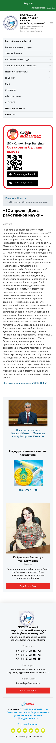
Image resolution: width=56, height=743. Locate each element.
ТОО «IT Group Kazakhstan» (34, 709)
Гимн (35, 489)
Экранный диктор (28, 724)
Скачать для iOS (23, 182)
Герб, (21, 489)
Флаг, (28, 489)
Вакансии (10, 114)
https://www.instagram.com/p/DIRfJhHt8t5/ (25, 383)
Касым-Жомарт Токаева (28, 433)
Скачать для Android (25, 174)
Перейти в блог (28, 586)
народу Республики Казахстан (28, 436)
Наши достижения (15, 108)
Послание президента (28, 430)
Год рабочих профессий (18, 41)
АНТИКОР (10, 102)
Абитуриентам (13, 96)
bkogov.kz (28, 3)
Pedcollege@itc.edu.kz (28, 683)
